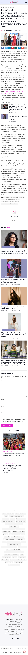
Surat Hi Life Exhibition (20, 559)
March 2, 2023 (18, 30)
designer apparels (19, 516)
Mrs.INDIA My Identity (20, 541)
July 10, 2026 (13, 365)
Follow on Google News (19, 652)
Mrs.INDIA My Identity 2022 (14, 544)
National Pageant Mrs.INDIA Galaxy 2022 (14, 552)
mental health (14, 536)
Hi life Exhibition (18, 523)
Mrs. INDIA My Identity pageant (9, 546)
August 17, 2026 (13, 121)
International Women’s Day (18, 531)
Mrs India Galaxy (22, 546)
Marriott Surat (21, 534)
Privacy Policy (4, 652)
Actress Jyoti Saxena (20, 513)
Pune (21, 554)
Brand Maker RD (23, 648)
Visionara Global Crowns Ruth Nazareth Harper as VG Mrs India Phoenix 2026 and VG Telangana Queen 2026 (18, 117)
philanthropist (15, 554)
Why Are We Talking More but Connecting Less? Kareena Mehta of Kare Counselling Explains (13, 334)
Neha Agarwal (5, 201)
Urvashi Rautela (9, 562)
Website (3, 413)
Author (6, 516)
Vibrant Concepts (18, 562)
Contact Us (19, 650)
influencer (22, 529)
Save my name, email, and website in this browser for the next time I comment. (14, 420)
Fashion (12, 518)
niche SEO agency (14, 201)
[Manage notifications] (24, 652)
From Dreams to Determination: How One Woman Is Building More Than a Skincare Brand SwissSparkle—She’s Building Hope (13, 362)
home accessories (14, 526)
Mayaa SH (7, 536)
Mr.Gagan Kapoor (20, 539)
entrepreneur (6, 518)
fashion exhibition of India (8, 521)
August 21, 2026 (13, 112)
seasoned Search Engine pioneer (9, 203)
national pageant (17, 549)
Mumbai (9, 549)
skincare (14, 557)
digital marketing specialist (17, 197)
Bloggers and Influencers (10, 463)
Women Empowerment (8, 451)
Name (3, 399)
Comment (4, 381)
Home (2, 7)
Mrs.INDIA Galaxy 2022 (8, 541)
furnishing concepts (21, 521)
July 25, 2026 (13, 338)
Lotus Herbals (13, 534)
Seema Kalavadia (7, 557)
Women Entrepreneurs (9, 7)
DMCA (10, 652)
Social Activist (21, 557)
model (21, 536)
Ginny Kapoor (9, 523)
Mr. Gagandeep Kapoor (9, 539)
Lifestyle (4, 303)
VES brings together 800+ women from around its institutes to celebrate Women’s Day (13, 455)
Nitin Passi (7, 554)
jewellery (6, 534)
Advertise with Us (11, 650)
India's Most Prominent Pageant (10, 529)
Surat (11, 559)
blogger (11, 516)
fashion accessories (20, 518)
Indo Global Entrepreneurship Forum (10, 199)
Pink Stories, (9, 619)
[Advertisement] (14, 492)
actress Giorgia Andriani (8, 513)
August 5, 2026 (13, 310)
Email (3, 406)
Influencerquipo (6, 531)
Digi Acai (7, 197)
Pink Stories (9, 30)
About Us (3, 650)
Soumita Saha (5, 559)
